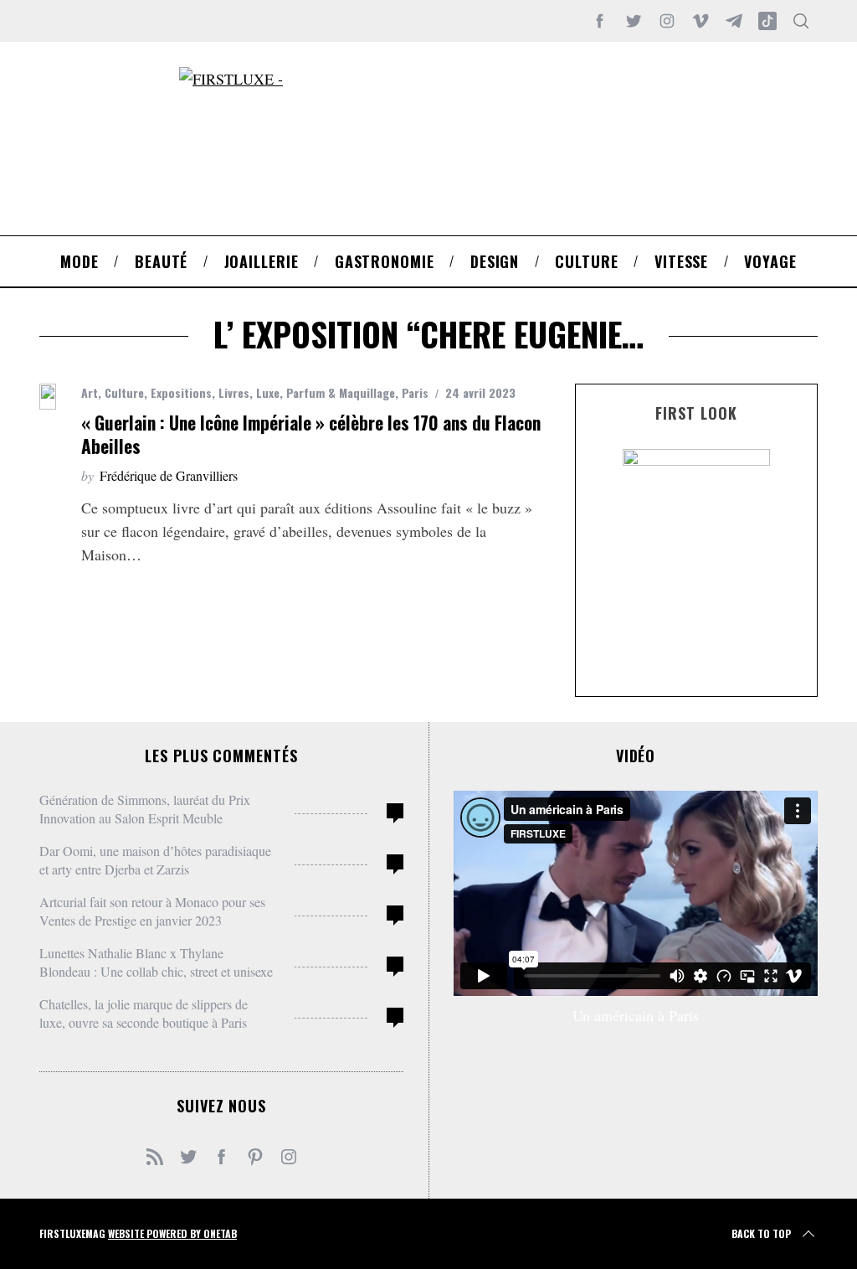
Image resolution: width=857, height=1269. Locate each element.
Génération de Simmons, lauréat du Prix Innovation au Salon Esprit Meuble (144, 809)
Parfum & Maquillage (340, 392)
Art (89, 392)
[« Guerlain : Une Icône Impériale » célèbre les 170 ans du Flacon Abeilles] (47, 397)
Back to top (761, 1233)
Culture (124, 392)
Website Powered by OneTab (172, 1233)
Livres (233, 392)
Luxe (268, 392)
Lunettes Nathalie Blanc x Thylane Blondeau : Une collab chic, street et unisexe (156, 962)
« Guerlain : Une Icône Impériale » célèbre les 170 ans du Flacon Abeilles (311, 434)
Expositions (181, 392)
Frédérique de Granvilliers (169, 475)
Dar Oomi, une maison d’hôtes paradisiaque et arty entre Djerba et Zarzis (155, 860)
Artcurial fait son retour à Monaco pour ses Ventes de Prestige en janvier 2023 (152, 911)
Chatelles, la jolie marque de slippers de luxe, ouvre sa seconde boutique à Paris (143, 1013)
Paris (415, 392)
